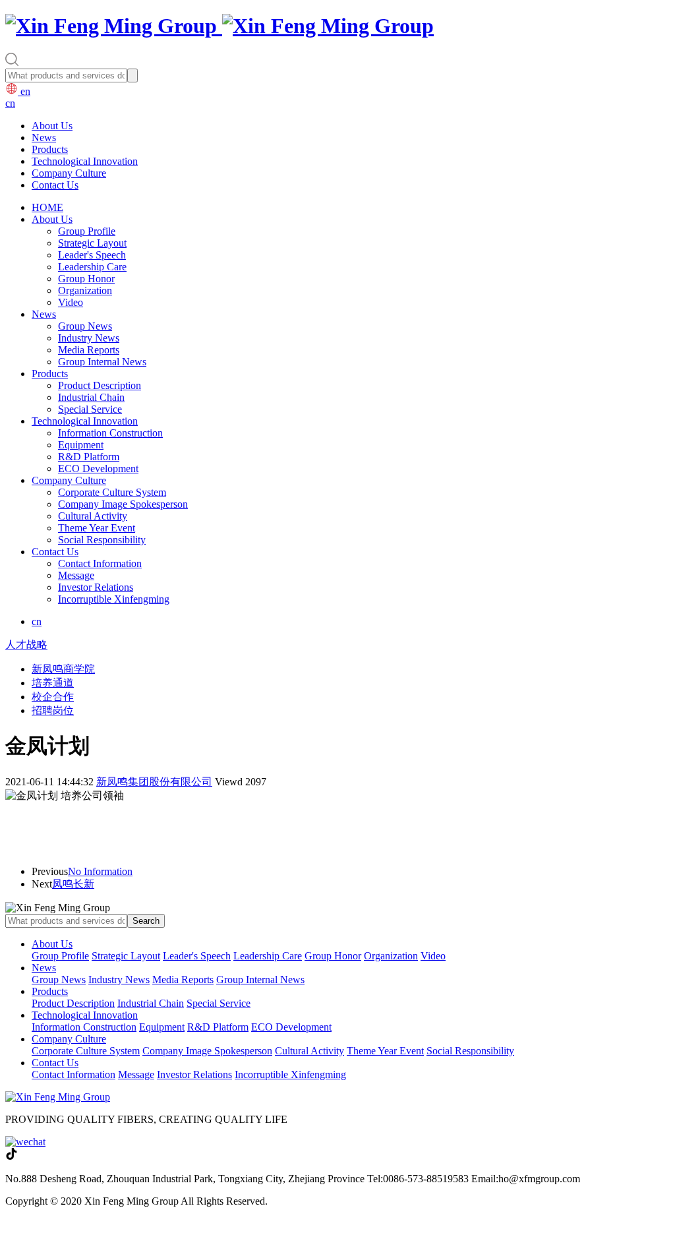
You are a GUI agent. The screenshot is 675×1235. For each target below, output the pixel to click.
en (24, 91)
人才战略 (26, 644)
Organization (85, 290)
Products (50, 149)
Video (70, 302)
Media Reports (88, 349)
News (44, 137)
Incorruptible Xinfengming (113, 599)
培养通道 (53, 682)
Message (76, 575)
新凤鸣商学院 (63, 669)
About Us (52, 125)
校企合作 (53, 696)
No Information (100, 871)
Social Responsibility (102, 539)
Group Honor (86, 278)
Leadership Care (92, 266)
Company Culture (69, 173)
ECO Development (98, 468)
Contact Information (100, 563)
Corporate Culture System (112, 492)
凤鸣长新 (73, 883)
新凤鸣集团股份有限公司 (154, 781)
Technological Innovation (85, 161)
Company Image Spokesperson (123, 504)
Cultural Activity (92, 516)
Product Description (99, 385)
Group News (85, 326)
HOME (47, 207)
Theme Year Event (96, 527)
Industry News (88, 338)
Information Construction (110, 432)
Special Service (90, 409)
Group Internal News (102, 361)
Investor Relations (95, 587)
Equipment (80, 444)
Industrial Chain (91, 397)
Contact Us (55, 185)
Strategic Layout (92, 243)
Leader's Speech (92, 254)
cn (10, 103)
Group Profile (86, 231)
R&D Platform (88, 456)
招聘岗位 (53, 710)
